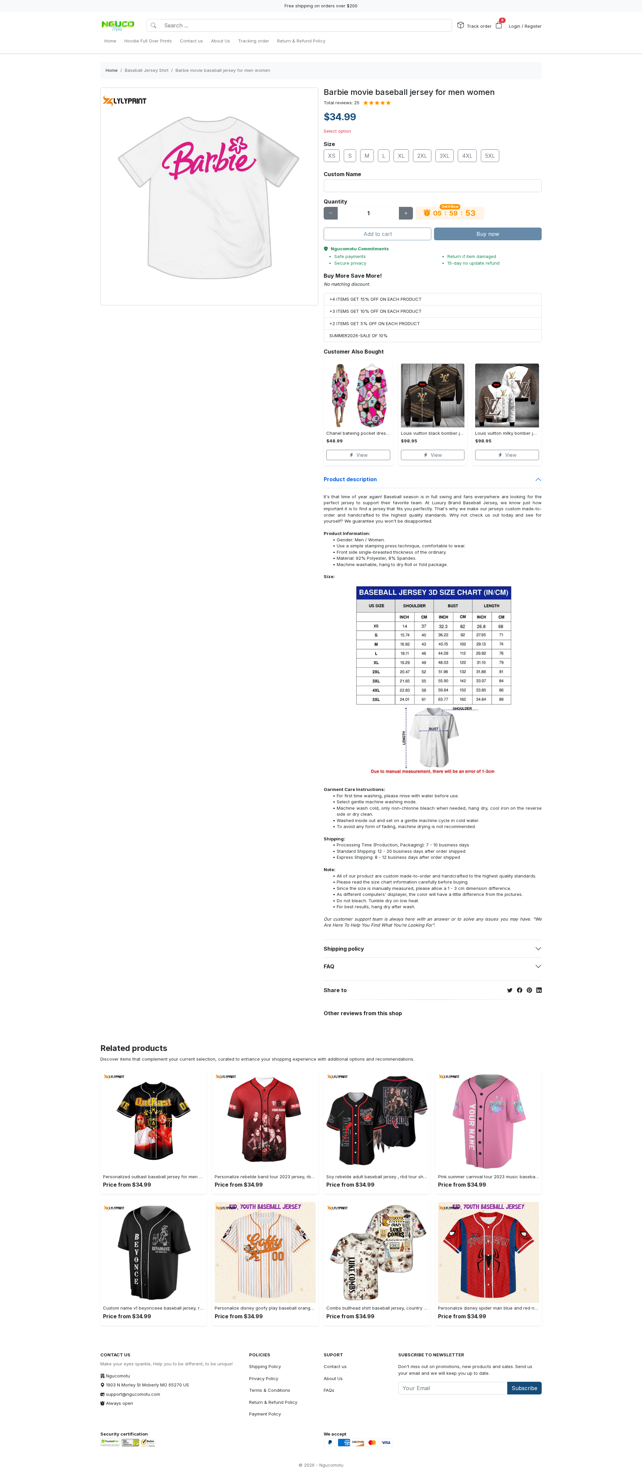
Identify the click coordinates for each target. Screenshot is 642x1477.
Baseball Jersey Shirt (147, 70)
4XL (467, 155)
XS (331, 155)
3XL (444, 155)
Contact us (335, 1366)
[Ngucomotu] (118, 25)
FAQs (329, 1390)
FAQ (329, 966)
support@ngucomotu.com (133, 1394)
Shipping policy (344, 948)
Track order (479, 26)
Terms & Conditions (269, 1390)
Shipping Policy (265, 1366)
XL (401, 155)
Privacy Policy (263, 1378)
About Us (333, 1378)
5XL (490, 155)
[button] (499, 25)
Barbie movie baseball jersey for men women (223, 70)
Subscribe (524, 1388)
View (361, 455)
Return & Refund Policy (273, 1402)
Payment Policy (265, 1414)
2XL (422, 155)
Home (112, 70)
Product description (350, 479)
